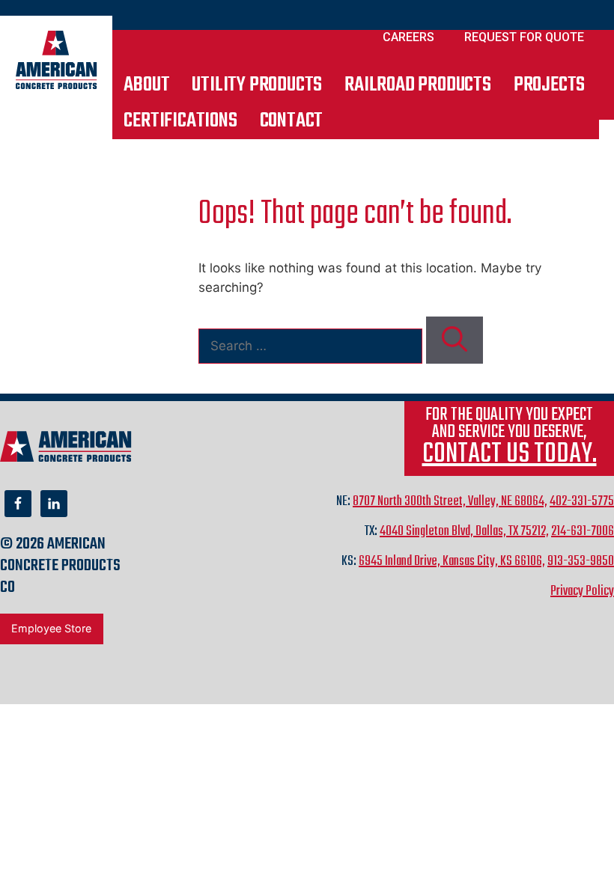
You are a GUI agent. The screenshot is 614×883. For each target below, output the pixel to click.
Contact (291, 121)
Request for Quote (524, 37)
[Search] (454, 340)
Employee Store (51, 628)
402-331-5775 (582, 502)
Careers (408, 37)
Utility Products (257, 85)
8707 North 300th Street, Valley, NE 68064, (450, 502)
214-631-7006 (582, 532)
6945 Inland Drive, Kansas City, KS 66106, (452, 561)
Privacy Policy (582, 591)
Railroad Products (417, 85)
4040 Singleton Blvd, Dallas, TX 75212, (464, 532)
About (146, 85)
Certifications (180, 121)
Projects (549, 85)
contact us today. (509, 454)
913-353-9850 (580, 561)
